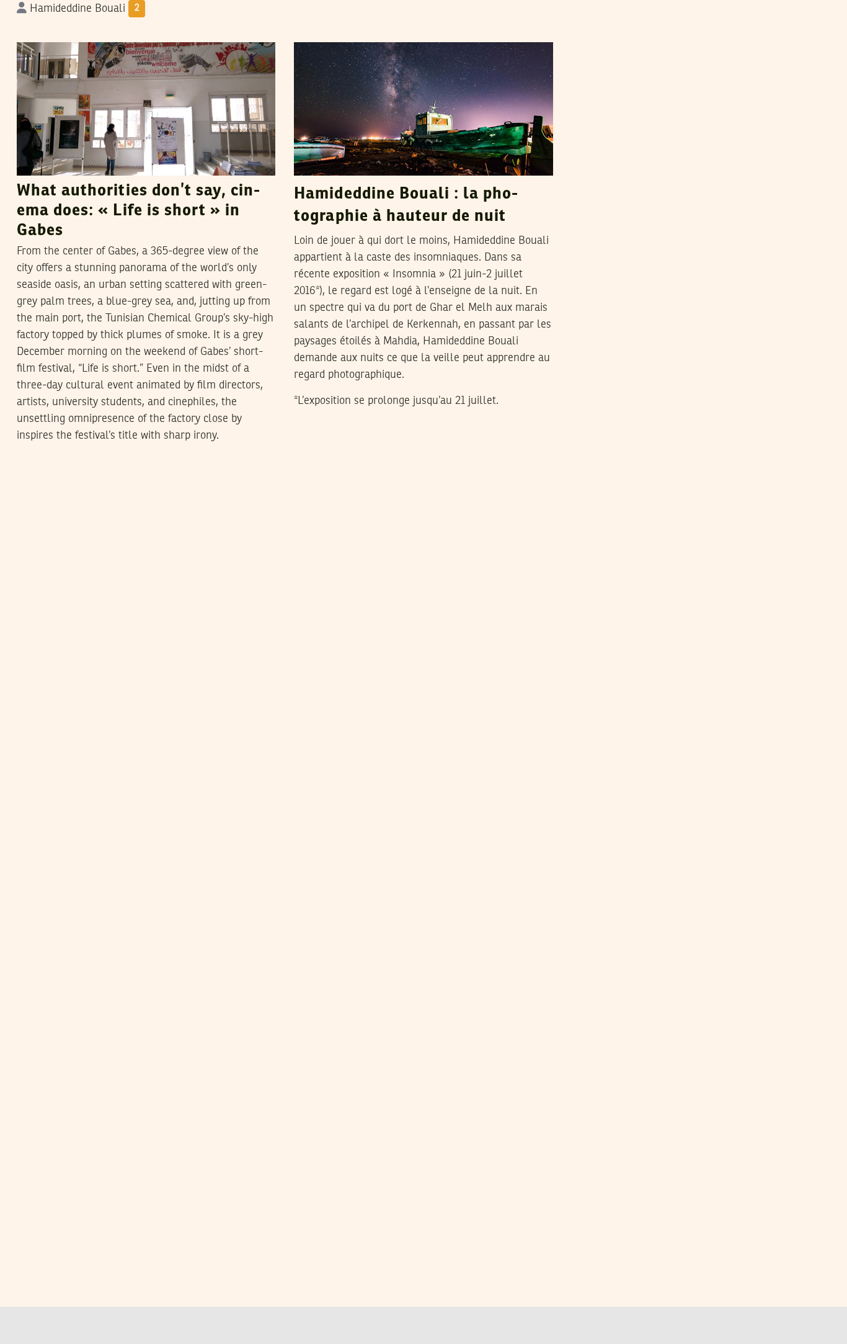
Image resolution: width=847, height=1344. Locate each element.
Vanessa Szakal (110, 30)
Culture (41, 30)
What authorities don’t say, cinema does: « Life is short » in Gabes (138, 211)
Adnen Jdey (377, 30)
